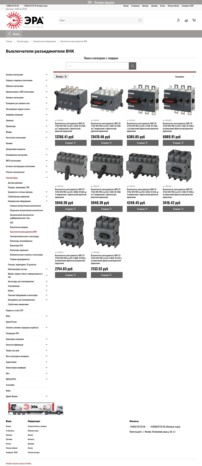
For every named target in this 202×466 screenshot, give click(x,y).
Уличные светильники (14, 74)
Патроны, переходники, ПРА (18, 187)
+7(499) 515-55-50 (12, 5)
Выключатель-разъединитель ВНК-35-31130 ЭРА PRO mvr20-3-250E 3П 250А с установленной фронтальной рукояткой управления (142, 127)
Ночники (9, 143)
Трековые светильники (15, 97)
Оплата (162, 5)
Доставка (154, 5)
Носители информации (14, 344)
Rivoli (8, 315)
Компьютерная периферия (16, 367)
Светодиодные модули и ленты (18, 108)
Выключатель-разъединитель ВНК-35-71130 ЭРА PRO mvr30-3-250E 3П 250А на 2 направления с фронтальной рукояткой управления (70, 127)
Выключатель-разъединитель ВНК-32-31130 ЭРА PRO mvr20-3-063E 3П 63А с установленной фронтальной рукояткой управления (106, 259)
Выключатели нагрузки (19, 227)
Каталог (126, 5)
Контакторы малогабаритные (21, 240)
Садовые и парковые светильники (19, 80)
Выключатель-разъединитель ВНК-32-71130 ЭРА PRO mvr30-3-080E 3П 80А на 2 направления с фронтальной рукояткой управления (71, 193)
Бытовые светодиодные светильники (20, 166)
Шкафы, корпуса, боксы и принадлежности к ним (25, 275)
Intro (7, 373)
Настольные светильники (16, 137)
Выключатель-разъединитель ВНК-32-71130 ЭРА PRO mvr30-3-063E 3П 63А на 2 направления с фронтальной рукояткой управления (142, 193)
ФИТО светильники (13, 160)
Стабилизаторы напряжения (18, 196)
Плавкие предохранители (20, 259)
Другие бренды (12, 396)
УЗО (11, 222)
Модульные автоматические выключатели (26, 210)
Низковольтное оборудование (44, 41)
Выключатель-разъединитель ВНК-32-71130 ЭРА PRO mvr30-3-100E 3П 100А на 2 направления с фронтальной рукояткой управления (106, 193)
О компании (135, 5)
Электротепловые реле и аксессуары (24, 236)
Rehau (8, 390)
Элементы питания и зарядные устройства (22, 327)
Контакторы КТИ (16, 245)
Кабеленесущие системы (17, 269)
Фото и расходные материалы (17, 356)
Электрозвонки (14, 285)
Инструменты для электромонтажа (21, 299)
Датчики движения (15, 182)
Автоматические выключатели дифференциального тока (22, 216)
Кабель (11, 290)
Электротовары (23, 41)
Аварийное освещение (14, 114)
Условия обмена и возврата (37, 426)
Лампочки (9, 120)
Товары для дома (12, 350)
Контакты (145, 5)
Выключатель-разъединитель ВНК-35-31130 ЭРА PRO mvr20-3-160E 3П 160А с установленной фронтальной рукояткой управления (178, 127)
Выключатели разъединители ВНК (23, 231)
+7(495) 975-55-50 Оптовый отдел (35, 5)
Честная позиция (33, 452)
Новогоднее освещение (15, 338)
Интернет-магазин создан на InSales (18, 463)
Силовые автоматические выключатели (25, 205)
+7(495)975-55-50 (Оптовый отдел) (165, 426)
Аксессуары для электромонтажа (21, 281)
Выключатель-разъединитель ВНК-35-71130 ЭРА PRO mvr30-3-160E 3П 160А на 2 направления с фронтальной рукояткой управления (106, 127)
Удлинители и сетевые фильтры (20, 191)
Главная (9, 41)
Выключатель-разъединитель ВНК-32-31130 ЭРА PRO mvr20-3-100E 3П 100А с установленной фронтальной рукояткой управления (178, 193)
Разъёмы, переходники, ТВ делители (22, 264)
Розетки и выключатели (15, 171)
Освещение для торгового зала (18, 103)
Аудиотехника (11, 361)
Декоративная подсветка (15, 149)
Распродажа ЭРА (12, 333)
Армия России (11, 321)
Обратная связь (33, 430)
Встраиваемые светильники (16, 154)
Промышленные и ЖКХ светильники (20, 91)
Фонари (9, 131)
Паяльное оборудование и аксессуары (23, 295)
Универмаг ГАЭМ (187, 5)
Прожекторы (11, 126)
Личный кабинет (173, 5)
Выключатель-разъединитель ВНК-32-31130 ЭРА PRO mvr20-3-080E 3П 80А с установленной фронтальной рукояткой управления (70, 259)
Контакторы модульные (19, 249)
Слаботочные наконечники (18, 304)
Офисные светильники (14, 85)
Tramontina (10, 384)
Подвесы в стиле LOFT (14, 310)
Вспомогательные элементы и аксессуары (26, 254)
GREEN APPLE (11, 379)
